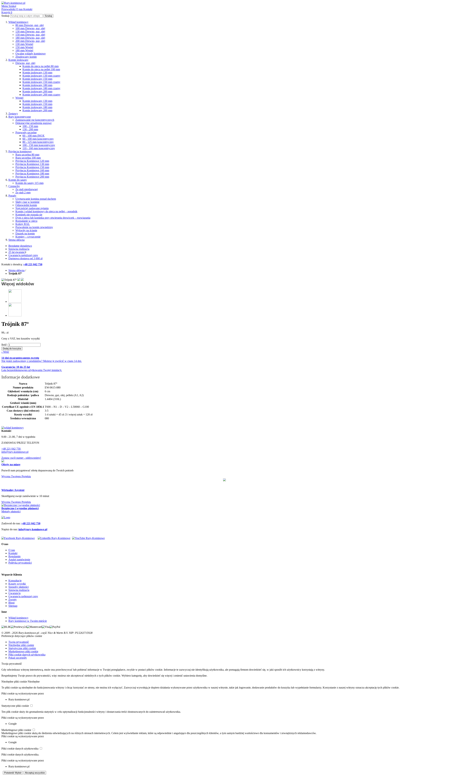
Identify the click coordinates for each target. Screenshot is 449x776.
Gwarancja (14, 593)
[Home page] (5, 517)
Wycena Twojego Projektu (16, 476)
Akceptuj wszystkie (35, 772)
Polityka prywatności (20, 562)
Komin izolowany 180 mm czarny (41, 88)
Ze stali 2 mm (23, 192)
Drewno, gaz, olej (25, 63)
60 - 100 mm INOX (33, 135)
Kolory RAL (22, 224)
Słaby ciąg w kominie (27, 201)
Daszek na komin (25, 233)
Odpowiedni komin (26, 205)
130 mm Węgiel (24, 44)
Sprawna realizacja (18, 248)
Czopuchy (14, 186)
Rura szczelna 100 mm (28, 157)
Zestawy (13, 113)
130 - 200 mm (30, 129)
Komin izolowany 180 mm (37, 85)
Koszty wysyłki (17, 583)
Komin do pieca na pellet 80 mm (40, 66)
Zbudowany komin (26, 56)
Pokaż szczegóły (17, 657)
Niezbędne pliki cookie (21, 645)
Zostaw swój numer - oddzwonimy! (21, 457)
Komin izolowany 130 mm (37, 72)
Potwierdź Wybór (12, 772)
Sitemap (12, 605)
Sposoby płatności (18, 586)
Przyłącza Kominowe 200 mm (32, 176)
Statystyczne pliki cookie (22, 648)
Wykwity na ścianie (26, 230)
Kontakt (12, 553)
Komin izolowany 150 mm (37, 78)
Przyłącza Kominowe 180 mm (32, 173)
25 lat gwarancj (16, 252)
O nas (11, 550)
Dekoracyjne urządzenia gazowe (33, 123)
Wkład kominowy (18, 22)
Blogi (11, 602)
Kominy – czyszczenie (28, 236)
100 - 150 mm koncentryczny (38, 145)
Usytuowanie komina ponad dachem (35, 198)
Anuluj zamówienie (19, 559)
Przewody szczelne (26, 132)
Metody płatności (11, 511)
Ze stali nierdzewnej (26, 189)
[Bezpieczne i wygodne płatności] (20, 505)
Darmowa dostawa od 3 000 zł (25, 258)
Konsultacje (15, 580)
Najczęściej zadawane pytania (32, 208)
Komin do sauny (17, 179)
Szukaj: (5, 15)
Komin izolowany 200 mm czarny (41, 94)
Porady (12, 195)
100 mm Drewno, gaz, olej (30, 28)
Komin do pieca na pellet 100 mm (41, 69)
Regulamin (14, 556)
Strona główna (16, 239)
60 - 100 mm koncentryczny (38, 138)
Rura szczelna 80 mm (27, 154)
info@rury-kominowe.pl (14, 451)
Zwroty (12, 599)
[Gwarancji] (224, 480)
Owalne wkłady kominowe (30, 53)
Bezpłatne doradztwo (20, 245)
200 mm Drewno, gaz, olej (30, 40)
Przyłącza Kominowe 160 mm (32, 170)
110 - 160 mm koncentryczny (38, 148)
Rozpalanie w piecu (26, 220)
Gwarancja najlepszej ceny (23, 596)
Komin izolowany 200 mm (37, 91)
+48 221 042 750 (11, 448)
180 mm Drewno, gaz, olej (30, 37)
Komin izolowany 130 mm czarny (41, 75)
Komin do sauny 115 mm (29, 183)
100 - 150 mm (30, 126)
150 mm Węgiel (24, 47)
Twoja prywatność (18, 641)
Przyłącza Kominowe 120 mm (32, 160)
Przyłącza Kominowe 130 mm (32, 164)
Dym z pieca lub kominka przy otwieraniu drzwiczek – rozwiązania (52, 217)
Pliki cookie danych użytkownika (26, 654)
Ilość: (4, 344)
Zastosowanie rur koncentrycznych (34, 119)
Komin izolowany (18, 59)
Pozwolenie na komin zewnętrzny (34, 227)
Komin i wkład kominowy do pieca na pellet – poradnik (46, 211)
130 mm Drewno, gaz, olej (30, 31)
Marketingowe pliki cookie (23, 651)
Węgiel (19, 97)
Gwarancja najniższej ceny (23, 255)
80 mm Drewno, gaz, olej (29, 25)
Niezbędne (34, 681)
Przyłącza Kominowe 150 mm (32, 167)
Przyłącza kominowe (20, 151)
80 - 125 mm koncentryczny (38, 141)
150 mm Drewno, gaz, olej (30, 34)
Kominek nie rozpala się (28, 214)
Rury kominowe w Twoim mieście (27, 620)
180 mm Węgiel (24, 50)
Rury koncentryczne (19, 116)
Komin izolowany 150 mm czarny (41, 81)
